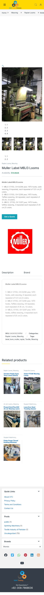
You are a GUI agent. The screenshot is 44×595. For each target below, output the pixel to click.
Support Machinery (30, 404)
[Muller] (20, 241)
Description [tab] (7, 272)
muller (16, 339)
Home (4, 13)
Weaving (14, 13)
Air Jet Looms (8, 404)
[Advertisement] (22, 41)
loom (12, 339)
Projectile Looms (29, 370)
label (7, 339)
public (6, 522)
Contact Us (8, 508)
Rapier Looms (29, 13)
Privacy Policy (9, 501)
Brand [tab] (27, 272)
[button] (3, 66)
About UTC (8, 497)
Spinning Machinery (12, 526)
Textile (27, 339)
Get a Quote (9, 216)
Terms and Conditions (12, 504)
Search (35, 4)
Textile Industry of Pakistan (15, 529)
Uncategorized (10, 533)
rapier (22, 339)
